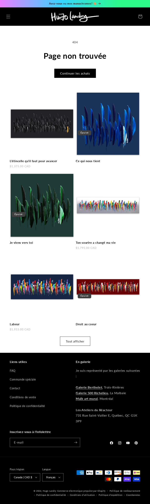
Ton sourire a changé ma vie (96, 242)
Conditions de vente (23, 397)
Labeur (15, 324)
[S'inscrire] (75, 442)
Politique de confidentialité (27, 406)
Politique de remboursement (125, 491)
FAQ (12, 370)
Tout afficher (75, 341)
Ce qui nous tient (88, 161)
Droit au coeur (86, 324)
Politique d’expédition (110, 495)
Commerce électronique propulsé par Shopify (81, 491)
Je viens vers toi (21, 242)
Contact (15, 388)
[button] (8, 16)
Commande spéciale (23, 379)
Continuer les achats (75, 73)
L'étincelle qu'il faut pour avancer (33, 161)
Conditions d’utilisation (82, 495)
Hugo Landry (49, 491)
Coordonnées (133, 495)
